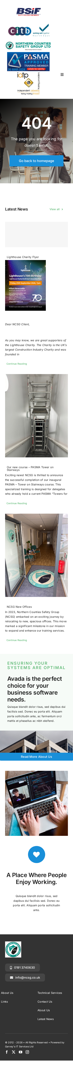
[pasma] (28, 53)
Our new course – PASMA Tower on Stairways (30, 468)
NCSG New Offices (19, 606)
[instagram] (27, 1052)
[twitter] (13, 1052)
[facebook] (6, 1052)
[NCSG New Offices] (36, 555)
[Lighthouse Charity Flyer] (36, 234)
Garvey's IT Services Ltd (19, 1046)
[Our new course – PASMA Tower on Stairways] (36, 415)
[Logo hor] (28, 42)
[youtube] (20, 1052)
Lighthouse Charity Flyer (23, 257)
